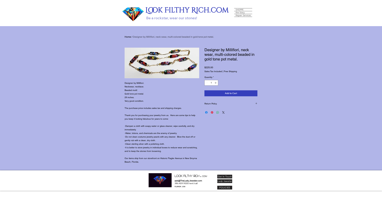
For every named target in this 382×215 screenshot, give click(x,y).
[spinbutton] (211, 82)
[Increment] (216, 82)
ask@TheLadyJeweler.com (188, 180)
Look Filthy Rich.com (187, 10)
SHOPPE (240, 9)
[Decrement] (207, 82)
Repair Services (243, 15)
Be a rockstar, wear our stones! (171, 18)
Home (128, 36)
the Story (240, 12)
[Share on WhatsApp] (218, 112)
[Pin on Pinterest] (212, 112)
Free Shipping (230, 71)
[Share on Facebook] (206, 112)
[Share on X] (223, 112)
